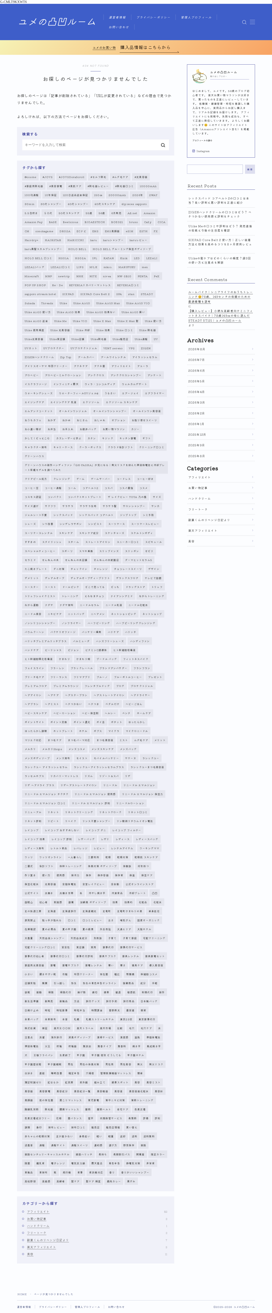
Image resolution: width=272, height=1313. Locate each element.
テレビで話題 (153, 578)
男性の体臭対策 (89, 1064)
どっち (115, 587)
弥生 (74, 983)
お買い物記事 (97, 1219)
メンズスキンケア (102, 749)
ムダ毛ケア (141, 740)
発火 (140, 1064)
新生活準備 (32, 1001)
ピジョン (73, 650)
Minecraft (32, 276)
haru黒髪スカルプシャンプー (43, 249)
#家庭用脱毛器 (34, 186)
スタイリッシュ (52, 542)
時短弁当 (79, 1010)
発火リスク (156, 1064)
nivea (107, 276)
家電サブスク (70, 965)
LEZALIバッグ (34, 267)
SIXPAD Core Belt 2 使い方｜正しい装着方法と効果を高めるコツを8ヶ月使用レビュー (220, 244)
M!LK (93, 267)
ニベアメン (98, 614)
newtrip (64, 276)
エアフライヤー (154, 393)
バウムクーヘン (34, 632)
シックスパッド (63, 515)
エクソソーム (91, 402)
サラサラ (68, 506)
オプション (119, 420)
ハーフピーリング (99, 623)
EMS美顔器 (112, 231)
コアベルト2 (90, 488)
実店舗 (80, 947)
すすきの (30, 542)
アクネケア (81, 366)
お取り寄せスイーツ (144, 420)
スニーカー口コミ (128, 542)
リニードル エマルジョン (139, 785)
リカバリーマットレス (64, 776)
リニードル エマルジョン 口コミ (45, 803)
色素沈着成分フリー (37, 1118)
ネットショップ (152, 614)
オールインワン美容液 (147, 411)
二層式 (29, 866)
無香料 (122, 1046)
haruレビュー (138, 240)
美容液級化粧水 (139, 1091)
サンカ (155, 506)
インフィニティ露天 (66, 384)
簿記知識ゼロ (33, 1082)
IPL (95, 258)
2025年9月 (196, 445)
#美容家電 (55, 186)
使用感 (61, 875)
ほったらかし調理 (36, 731)
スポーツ (67, 551)
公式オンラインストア (140, 884)
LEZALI (151, 258)
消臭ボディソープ (79, 1037)
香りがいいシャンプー (135, 1172)
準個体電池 (153, 1037)
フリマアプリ (82, 677)
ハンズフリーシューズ (110, 641)
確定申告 (74, 1073)
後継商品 (128, 983)
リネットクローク (110, 812)
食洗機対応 (96, 1172)
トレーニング (70, 596)
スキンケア (66, 533)
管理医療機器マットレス (115, 1073)
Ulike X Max (102, 321)
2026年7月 (196, 360)
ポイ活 (100, 722)
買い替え (131, 1127)
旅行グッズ (93, 1001)
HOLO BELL (77, 249)
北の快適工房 (33, 911)
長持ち (103, 1154)
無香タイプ (105, 1046)
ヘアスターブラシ (76, 695)
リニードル (110, 785)
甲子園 (81, 1055)
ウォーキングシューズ (39, 393)
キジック (107, 438)
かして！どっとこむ (37, 438)
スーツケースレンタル (39, 533)
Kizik (124, 258)
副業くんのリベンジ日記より (97, 1240)
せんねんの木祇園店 (106, 560)
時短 (47, 1010)
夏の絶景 (88, 929)
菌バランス (75, 1118)
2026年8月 (196, 349)
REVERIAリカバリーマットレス (90, 285)
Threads (47, 303)
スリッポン (132, 551)
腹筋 (88, 1109)
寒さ (123, 965)
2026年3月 (196, 402)
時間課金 (97, 1010)
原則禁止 (30, 920)
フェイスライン (34, 668)
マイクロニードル (137, 731)
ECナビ (81, 231)
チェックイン (79, 569)
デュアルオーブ (54, 578)
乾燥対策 (122, 857)
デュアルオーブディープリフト (90, 578)
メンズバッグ (128, 749)
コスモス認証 (33, 497)
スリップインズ (109, 551)
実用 (93, 947)
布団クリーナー (84, 974)
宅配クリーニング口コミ (40, 947)
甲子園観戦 (55, 1064)
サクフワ (50, 506)
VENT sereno (113, 348)
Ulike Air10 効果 (68, 312)
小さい (29, 974)
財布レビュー (56, 1127)
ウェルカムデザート (134, 384)
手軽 (154, 983)
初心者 (43, 902)
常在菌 (104, 974)
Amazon (149, 213)
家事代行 (108, 947)
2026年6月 (196, 370)
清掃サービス (105, 1037)
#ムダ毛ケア (120, 177)
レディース (123, 839)
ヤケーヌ (130, 758)
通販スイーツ (79, 1145)
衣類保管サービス (111, 1118)
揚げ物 (81, 992)
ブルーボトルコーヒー (128, 677)
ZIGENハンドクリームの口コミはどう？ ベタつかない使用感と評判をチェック (220, 214)
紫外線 (84, 1082)
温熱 (137, 1037)
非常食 (150, 1163)
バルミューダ (81, 641)
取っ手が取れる (52, 920)
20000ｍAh (117, 195)
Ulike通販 (141, 339)
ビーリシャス (53, 650)
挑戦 (27, 992)
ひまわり (64, 659)
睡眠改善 (56, 1073)
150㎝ (98, 195)
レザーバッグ (86, 839)
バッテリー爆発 (91, 632)
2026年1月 (196, 424)
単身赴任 (154, 911)
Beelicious (70, 222)
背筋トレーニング (142, 1100)
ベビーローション (64, 713)
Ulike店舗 (77, 339)
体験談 (127, 866)
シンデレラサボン (71, 524)
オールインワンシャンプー (110, 411)
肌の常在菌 (46, 1100)
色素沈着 (140, 1109)
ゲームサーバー (100, 479)
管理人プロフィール (196, 17)
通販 (42, 1145)
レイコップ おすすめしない (62, 830)
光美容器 (50, 884)
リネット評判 (33, 821)
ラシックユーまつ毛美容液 (147, 767)
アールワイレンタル (113, 357)
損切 (95, 992)
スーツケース (116, 524)
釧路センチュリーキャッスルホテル (47, 1154)
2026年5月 (196, 381)
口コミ (72, 920)
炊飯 (59, 1046)
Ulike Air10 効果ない (100, 312)
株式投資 (30, 1028)
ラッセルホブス (34, 776)
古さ (111, 920)
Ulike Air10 (81, 303)
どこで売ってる (95, 587)
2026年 (137, 195)
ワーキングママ (149, 848)
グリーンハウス (34, 456)
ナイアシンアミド (121, 596)
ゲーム (80, 479)
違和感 (98, 1145)
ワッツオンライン (50, 857)
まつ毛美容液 (104, 740)
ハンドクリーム (97, 1226)
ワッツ (29, 857)
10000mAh (148, 186)
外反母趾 (105, 929)
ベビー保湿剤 (90, 713)
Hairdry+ (32, 240)
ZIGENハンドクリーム (39, 357)
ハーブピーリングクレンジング (135, 623)
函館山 (29, 902)
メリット (160, 740)
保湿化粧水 (32, 884)
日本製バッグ (149, 1001)
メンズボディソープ (37, 758)
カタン (92, 438)
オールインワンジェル (73, 411)
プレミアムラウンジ (66, 686)
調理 (27, 1127)
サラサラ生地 (88, 506)
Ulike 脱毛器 (147, 330)
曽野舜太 (114, 1010)
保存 (88, 875)
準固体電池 (32, 1046)
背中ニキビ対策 (115, 1100)
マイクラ (113, 731)
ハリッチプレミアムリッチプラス (46, 641)
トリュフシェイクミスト (40, 596)
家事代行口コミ (60, 956)
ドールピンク (70, 587)
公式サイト (32, 893)
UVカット (31, 348)
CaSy (148, 222)
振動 (39, 992)
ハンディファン (140, 641)
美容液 (118, 1091)
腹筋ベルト (104, 1109)
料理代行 (147, 992)
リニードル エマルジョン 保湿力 (142, 794)
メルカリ (30, 749)
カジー (135, 429)
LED (137, 258)
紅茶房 (69, 1082)
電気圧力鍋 (78, 1163)
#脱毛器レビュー (98, 186)
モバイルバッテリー (106, 758)
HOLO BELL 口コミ (38, 258)
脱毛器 (49, 1109)
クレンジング (61, 479)
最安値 (130, 1010)
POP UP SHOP (35, 285)
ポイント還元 (82, 722)
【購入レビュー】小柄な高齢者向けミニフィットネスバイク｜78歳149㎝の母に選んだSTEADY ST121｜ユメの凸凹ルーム (220, 315)
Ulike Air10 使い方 (38, 312)
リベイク (70, 821)
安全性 (66, 947)
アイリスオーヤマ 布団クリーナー (46, 366)
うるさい (110, 393)
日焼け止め (32, 1010)
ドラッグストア (135, 587)
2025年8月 (196, 456)
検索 (250, 169)
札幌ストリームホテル (100, 1019)
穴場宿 (90, 1073)
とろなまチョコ (94, 596)
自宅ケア (122, 1109)
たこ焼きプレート (36, 569)
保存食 (119, 875)
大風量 (29, 938)
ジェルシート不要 (36, 515)
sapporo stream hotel (40, 294)
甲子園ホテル (135, 1055)
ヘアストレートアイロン (109, 695)
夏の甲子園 (69, 929)
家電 (53, 965)
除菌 (27, 1163)
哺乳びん (125, 920)
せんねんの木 (50, 560)
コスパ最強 (126, 488)
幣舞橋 (130, 974)
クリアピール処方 (36, 479)
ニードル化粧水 (138, 605)
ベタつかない (73, 704)
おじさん (82, 420)
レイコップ (32, 830)
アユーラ (142, 366)
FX (156, 231)
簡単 (140, 1073)
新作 (162, 992)
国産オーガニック (148, 920)
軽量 (111, 1136)
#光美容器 (141, 177)
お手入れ (68, 429)
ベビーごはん (134, 704)
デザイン (153, 569)
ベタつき (93, 704)
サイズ (157, 497)
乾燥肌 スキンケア (146, 857)
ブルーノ (102, 677)
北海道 (52, 911)
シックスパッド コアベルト (96, 515)
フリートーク (97, 1233)
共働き (49, 893)
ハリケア (113, 632)
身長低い (84, 1136)
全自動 (115, 884)
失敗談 (98, 938)
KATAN (108, 258)
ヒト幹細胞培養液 (124, 650)
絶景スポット (120, 1082)
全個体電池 (69, 884)
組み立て (99, 1082)
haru (93, 240)
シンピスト (95, 524)
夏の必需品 (49, 929)
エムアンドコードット (39, 411)
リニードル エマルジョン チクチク (46, 794)
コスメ (143, 488)
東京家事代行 (147, 1019)
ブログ (120, 686)
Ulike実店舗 (57, 339)
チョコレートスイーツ (128, 569)
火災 (47, 1046)
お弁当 (52, 429)
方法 (76, 1001)
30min (29, 204)
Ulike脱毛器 (99, 339)
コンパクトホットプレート (84, 497)
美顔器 (29, 1100)
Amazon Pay (34, 222)
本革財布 (50, 1019)
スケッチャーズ (114, 533)
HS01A (63, 258)
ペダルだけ (112, 704)
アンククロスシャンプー (125, 375)
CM (27, 231)
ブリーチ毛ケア (34, 677)
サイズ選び (32, 506)
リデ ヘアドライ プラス (39, 785)
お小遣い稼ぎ (33, 429)
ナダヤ (49, 605)
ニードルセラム (89, 605)
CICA (162, 222)
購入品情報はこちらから (145, 47)
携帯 (106, 992)
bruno (133, 222)
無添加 (87, 1046)
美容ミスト (153, 1082)
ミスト (123, 740)
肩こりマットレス (71, 1100)
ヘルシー (110, 713)
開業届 (140, 1154)
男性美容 (125, 1064)
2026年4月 (196, 392)
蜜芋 (91, 1118)
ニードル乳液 (113, 605)
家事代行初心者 (34, 956)
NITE (93, 276)
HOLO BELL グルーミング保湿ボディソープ (122, 249)
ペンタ (126, 713)
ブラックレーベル (82, 668)
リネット (53, 812)
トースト (50, 587)
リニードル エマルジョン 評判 (91, 803)
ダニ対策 (59, 569)
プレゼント (155, 677)
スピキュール (153, 542)
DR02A (65, 231)
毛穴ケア (146, 1028)
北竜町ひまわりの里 (129, 911)
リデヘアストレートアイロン (79, 785)
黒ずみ (131, 1181)
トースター (32, 587)
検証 (45, 1028)
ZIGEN (146, 348)
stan (131, 294)
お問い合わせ (119, 27)
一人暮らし (75, 857)
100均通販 (32, 195)
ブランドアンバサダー (113, 668)
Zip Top (65, 357)
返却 (123, 1136)
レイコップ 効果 (35, 839)
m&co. (107, 267)
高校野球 (30, 1181)
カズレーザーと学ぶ (68, 438)
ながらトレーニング (151, 596)
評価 (146, 1118)
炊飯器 (72, 1046)
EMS (95, 231)
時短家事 (62, 1010)
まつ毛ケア (55, 740)
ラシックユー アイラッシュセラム (46, 767)
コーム (72, 488)
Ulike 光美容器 (60, 330)
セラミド (30, 560)
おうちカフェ (33, 420)
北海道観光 (89, 911)
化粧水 (157, 902)
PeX (157, 276)
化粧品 (143, 902)
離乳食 (40, 1163)
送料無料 (149, 1136)
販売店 (95, 1127)
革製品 (29, 1172)
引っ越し (59, 983)
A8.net (132, 213)
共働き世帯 (67, 893)
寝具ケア (137, 965)
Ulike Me (60, 321)
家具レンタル (130, 956)
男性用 (109, 1064)
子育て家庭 (130, 938)
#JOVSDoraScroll (71, 177)
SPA (119, 294)
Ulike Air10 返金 (36, 321)
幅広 (117, 974)
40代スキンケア (105, 204)
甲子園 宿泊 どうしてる (106, 1055)
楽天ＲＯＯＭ (62, 1028)
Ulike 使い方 (153, 321)
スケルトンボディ (142, 533)
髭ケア (75, 1181)
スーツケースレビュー (145, 524)
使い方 (46, 875)
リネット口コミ (137, 812)
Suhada (30, 303)
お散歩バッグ (88, 429)
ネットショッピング (123, 614)
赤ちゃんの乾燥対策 (37, 1136)
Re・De (57, 285)
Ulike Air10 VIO (138, 303)
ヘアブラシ (32, 704)
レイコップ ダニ (96, 830)
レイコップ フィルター (126, 830)
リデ (127, 776)
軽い (99, 1136)
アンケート (154, 375)
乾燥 (108, 857)
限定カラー (158, 1154)
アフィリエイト (121, 366)
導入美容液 (156, 965)
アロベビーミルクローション (63, 375)
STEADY (147, 294)
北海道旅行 (69, 911)
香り (112, 1172)
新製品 (64, 1001)
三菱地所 (93, 857)
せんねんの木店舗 (76, 560)
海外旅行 (56, 1037)
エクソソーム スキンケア (121, 402)
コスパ (109, 488)
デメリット (32, 578)
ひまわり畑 (83, 659)
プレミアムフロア (36, 686)
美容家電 (45, 1091)
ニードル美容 (33, 614)
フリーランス (58, 677)
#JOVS (47, 177)
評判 (157, 1118)
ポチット (116, 722)
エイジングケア (34, 402)
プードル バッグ (106, 659)
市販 (65, 974)
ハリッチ (130, 632)
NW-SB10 (124, 276)
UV (156, 339)
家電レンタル (93, 965)
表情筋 (132, 1118)
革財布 (43, 1172)
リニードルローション (130, 803)
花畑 (59, 1118)
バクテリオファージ (63, 632)
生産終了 (65, 1055)
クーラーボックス (90, 447)
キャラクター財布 (36, 447)
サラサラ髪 (110, 506)
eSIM (129, 231)
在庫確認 (30, 929)
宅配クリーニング (154, 938)
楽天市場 (105, 1028)
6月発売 (116, 213)
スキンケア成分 (89, 533)
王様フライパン (43, 1055)
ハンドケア (32, 650)
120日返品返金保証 (75, 195)
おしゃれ (99, 420)
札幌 (76, 1019)
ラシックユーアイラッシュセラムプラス (99, 767)
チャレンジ (101, 569)
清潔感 (124, 1037)
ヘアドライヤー (140, 695)
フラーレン (57, 668)
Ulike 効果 (103, 330)
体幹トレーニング (71, 866)
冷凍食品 (117, 893)
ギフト (146, 438)
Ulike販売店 (121, 339)
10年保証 (51, 195)
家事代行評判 (84, 956)
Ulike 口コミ (124, 330)
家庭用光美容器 (34, 965)
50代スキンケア (69, 213)
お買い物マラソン (114, 429)
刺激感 (58, 902)
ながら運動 (32, 605)
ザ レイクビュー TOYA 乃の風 (127, 497)
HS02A (80, 258)
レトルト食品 (58, 848)
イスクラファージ (36, 384)
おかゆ (66, 420)
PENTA (143, 276)
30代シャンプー (51, 204)
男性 (70, 1064)
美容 (137, 1082)
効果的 (128, 902)
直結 (42, 1073)
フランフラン (141, 668)
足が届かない (64, 1136)
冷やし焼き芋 (97, 893)
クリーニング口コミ (151, 447)
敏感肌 (131, 992)
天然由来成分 (79, 938)
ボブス (98, 731)
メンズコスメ (76, 749)
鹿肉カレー (114, 1181)
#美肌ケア (74, 186)
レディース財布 (34, 848)
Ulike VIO (80, 321)
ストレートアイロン (97, 542)
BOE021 (117, 222)
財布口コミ (78, 1127)
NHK (80, 276)
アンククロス (96, 375)
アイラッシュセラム (144, 357)
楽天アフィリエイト (97, 1247)
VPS (132, 348)
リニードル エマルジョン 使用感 (95, 794)
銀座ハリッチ (84, 1154)
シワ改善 (47, 524)
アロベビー (32, 375)
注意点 (29, 1037)
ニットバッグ (76, 614)
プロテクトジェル (142, 686)
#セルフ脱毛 (98, 177)
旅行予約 (111, 1001)
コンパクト (55, 497)
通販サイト (58, 1145)
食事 (80, 1172)
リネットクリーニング (79, 812)
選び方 (113, 1145)
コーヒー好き (145, 479)
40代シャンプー (78, 204)
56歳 (102, 213)
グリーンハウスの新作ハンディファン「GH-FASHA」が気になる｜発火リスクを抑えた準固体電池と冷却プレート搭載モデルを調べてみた (95, 467)
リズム (89, 776)
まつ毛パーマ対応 (79, 740)
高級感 (46, 1181)
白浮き (29, 1073)
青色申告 (114, 1163)
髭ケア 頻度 (93, 1181)
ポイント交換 (58, 722)
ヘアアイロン (33, 695)
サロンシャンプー (134, 506)
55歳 (89, 213)
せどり (149, 551)
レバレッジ (81, 848)
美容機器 (102, 1091)
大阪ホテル (144, 929)
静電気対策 (133, 1163)
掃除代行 (65, 992)
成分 (143, 983)
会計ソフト (46, 866)
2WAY (153, 195)
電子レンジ (58, 1163)
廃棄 (45, 983)
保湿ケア (147, 875)
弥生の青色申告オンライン (99, 983)
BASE (53, 222)
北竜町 (107, 911)
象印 (39, 1127)
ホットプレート (63, 731)
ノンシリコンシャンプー (40, 623)
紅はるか (53, 1082)
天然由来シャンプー (52, 938)
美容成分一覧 (82, 1091)
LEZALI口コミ (60, 267)
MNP (48, 276)
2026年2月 (196, 413)
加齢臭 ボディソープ (93, 902)
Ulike (63, 303)
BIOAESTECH (95, 222)
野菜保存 (129, 1145)
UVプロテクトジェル (84, 348)
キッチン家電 (127, 438)
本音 (65, 1019)
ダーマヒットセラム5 (138, 560)
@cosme (30, 177)
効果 (115, 902)
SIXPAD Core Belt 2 (95, 294)
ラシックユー (150, 758)
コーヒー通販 (53, 488)
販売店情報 (113, 1127)
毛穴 (132, 1028)
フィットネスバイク (135, 659)
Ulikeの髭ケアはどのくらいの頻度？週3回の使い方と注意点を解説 (219, 260)
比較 (120, 1028)
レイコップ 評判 (61, 839)
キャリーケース (63, 447)
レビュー (99, 848)
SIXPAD (68, 294)
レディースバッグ (147, 839)
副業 (71, 902)
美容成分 (62, 1091)
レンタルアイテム (122, 848)
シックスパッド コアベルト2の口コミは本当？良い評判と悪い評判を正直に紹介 (218, 200)
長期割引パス (121, 1154)
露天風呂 (97, 1163)
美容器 (29, 1091)
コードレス (124, 479)
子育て (112, 938)
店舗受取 (30, 983)
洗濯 (42, 1037)
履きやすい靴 (47, 974)
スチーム (73, 542)
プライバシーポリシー (153, 17)
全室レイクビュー (93, 884)
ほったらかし (136, 722)
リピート (53, 821)
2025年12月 (197, 434)
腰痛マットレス (69, 1109)
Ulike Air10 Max (108, 303)
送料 (134, 1136)
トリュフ (157, 587)
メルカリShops (52, 749)
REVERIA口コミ (128, 285)
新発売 (49, 1001)
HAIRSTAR (53, 240)
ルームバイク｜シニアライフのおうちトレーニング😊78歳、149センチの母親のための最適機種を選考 (220, 297)
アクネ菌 (99, 366)
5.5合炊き (31, 213)
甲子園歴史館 (33, 1064)
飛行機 (67, 1172)
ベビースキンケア (36, 713)
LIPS (80, 267)
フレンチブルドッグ (97, 686)
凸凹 (154, 893)
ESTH (144, 231)
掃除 (51, 992)
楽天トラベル (85, 1028)
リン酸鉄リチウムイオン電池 (135, 821)
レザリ (105, 839)
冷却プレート (137, 893)
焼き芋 (136, 1046)
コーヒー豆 (32, 488)
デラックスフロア (127, 578)
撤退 (118, 992)
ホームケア (144, 713)
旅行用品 (129, 1001)
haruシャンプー (113, 240)
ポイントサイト (34, 722)
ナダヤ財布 (67, 605)
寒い (111, 965)
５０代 (48, 213)
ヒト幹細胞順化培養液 (39, 659)
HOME (22, 1294)
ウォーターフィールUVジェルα (78, 393)
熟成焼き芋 (154, 1046)
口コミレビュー (92, 920)
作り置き (30, 875)
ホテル (83, 731)
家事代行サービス (131, 947)
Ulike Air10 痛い (133, 312)
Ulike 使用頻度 (34, 330)
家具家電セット (155, 956)
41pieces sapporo (134, 204)
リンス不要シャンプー (96, 821)
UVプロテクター (53, 348)
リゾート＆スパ (109, 776)
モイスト (82, 758)
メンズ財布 (63, 758)
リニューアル (33, 812)
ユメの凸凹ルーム (57, 22)
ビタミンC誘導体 (96, 650)
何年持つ (143, 866)
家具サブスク (107, 956)
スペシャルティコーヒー (40, 551)
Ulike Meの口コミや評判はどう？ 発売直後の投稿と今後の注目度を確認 (220, 228)
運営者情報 (117, 17)
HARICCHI (75, 240)
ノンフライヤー (71, 623)
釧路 (143, 1145)
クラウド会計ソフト (120, 447)
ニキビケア (55, 614)
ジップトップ (128, 515)
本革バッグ (32, 1019)
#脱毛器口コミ (124, 186)
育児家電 (93, 1100)
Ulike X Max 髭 (128, 321)
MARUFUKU (127, 267)
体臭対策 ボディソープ (102, 866)
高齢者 (61, 1181)
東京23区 (126, 1019)
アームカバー (86, 357)
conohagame (44, 231)
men (145, 267)
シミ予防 (148, 515)
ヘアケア (53, 695)
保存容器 (103, 875)
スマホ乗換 (86, 551)
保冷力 (75, 875)
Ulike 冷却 (83, 330)
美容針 (159, 1091)
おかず (52, 420)
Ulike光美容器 (34, 339)
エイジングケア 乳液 (63, 402)
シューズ (30, 524)
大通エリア (124, 929)
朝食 (143, 1010)
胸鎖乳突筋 (32, 1109)
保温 (132, 875)
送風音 (29, 1145)
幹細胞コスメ (149, 974)
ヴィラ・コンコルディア (100, 384)
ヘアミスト (52, 704)
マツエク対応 (33, 740)
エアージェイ (130, 393)
